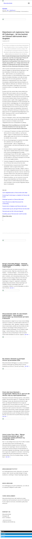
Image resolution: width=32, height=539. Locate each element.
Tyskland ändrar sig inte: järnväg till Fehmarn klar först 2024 (15, 208)
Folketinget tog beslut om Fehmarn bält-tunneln (13, 199)
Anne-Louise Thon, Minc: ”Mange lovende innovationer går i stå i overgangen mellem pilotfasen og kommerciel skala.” (13, 437)
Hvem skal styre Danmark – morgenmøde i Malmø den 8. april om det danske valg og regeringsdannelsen (16, 393)
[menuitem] (25, 3)
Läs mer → (12, 288)
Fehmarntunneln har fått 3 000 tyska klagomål (12, 211)
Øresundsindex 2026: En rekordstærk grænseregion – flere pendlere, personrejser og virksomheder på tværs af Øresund (15, 316)
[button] (2, 531)
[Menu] (29, 3)
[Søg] (25, 3)
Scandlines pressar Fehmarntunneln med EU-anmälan (14, 214)
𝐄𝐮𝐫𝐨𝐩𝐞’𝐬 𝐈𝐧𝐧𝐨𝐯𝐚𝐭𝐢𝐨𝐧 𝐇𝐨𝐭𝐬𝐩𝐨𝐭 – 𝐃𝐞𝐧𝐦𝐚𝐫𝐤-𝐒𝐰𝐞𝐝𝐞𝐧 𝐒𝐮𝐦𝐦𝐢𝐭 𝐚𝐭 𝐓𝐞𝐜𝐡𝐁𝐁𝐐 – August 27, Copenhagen (15, 265)
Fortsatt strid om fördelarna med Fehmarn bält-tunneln (14, 206)
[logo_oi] (13, 3)
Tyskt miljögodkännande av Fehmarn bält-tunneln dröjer (14, 192)
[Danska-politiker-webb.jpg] (14, 24)
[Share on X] (4, 218)
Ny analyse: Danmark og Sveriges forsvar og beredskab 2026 (13, 359)
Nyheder (4, 8)
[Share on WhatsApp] (4, 220)
